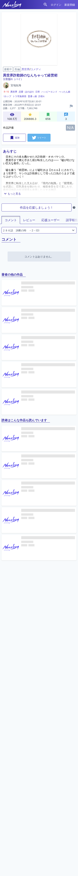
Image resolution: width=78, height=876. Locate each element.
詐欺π (41, 96)
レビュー (29, 220)
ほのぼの (29, 91)
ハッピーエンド (49, 91)
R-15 (6, 91)
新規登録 (69, 4)
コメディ (35, 69)
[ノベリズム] (12, 4)
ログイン (56, 4)
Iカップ (7, 96)
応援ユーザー (50, 220)
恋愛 (21, 91)
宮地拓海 (16, 85)
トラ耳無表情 (19, 96)
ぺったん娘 (64, 91)
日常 (37, 91)
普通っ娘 (32, 96)
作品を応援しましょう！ (36, 207)
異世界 (26, 69)
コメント (11, 220)
